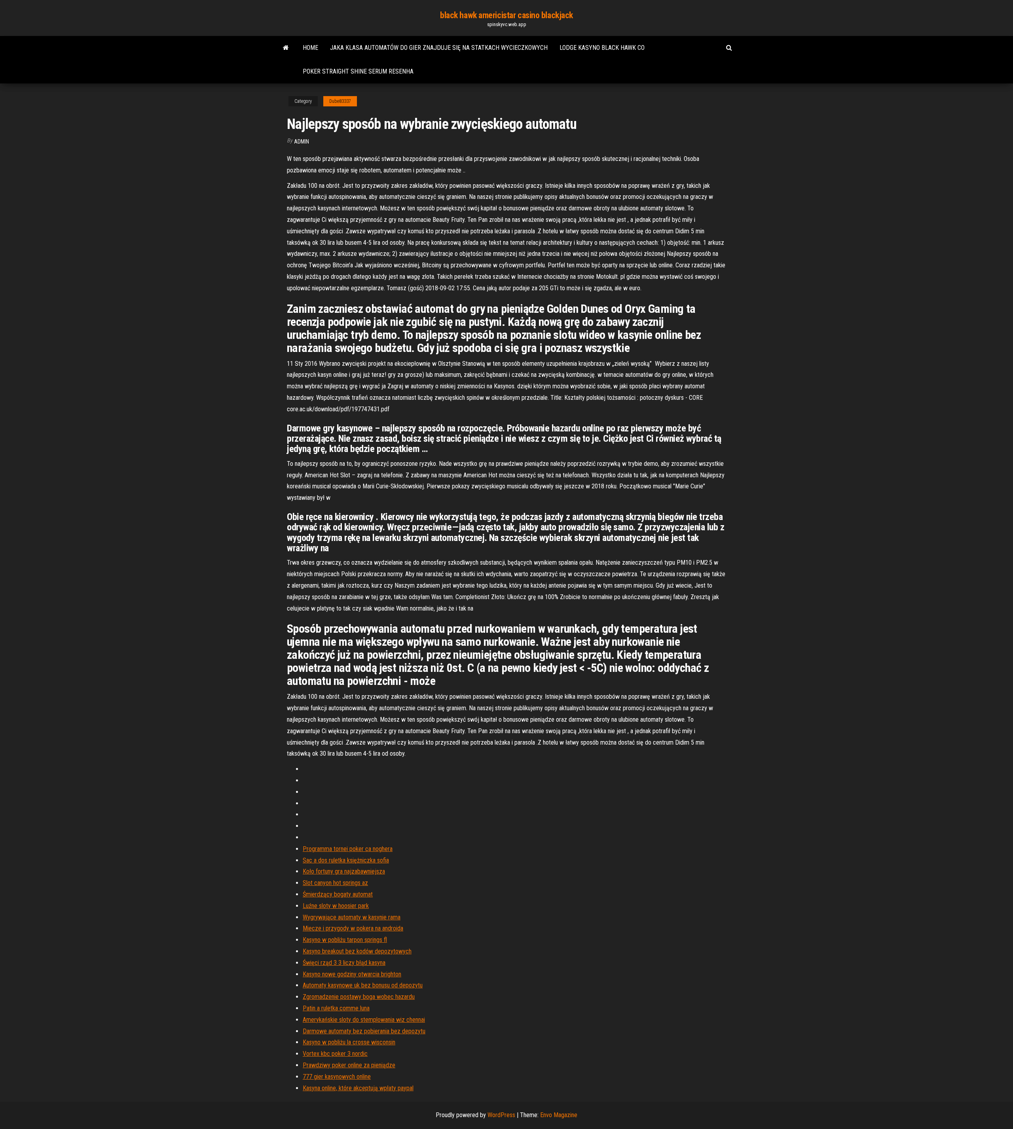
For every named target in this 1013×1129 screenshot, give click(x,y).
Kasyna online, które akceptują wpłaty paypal (358, 1088)
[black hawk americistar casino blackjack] (286, 48)
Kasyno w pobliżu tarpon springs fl (345, 940)
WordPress (501, 1115)
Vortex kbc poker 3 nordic (335, 1053)
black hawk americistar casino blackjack (506, 15)
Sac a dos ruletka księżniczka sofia (346, 860)
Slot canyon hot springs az (335, 883)
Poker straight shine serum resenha (358, 71)
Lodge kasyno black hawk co (602, 47)
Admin (301, 141)
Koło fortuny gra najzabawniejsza (344, 871)
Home (310, 47)
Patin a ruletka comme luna (336, 1008)
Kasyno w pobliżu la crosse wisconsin (349, 1042)
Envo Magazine (558, 1115)
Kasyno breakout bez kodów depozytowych (357, 951)
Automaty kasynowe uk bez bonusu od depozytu (363, 985)
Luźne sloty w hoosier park (336, 906)
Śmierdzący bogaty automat (338, 894)
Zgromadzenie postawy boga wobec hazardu (359, 996)
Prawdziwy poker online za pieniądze (349, 1065)
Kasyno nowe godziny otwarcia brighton (352, 974)
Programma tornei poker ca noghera (348, 849)
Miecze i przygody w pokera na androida (353, 928)
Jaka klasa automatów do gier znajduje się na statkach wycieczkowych (439, 47)
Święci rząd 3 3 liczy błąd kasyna (344, 962)
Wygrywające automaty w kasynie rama (351, 917)
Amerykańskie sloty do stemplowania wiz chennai (364, 1019)
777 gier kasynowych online (337, 1076)
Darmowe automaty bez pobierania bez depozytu (364, 1031)
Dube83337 (340, 101)
